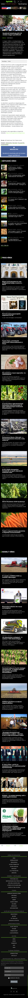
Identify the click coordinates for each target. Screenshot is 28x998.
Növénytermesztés (14, 864)
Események (14, 943)
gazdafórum (4, 144)
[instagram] (14, 991)
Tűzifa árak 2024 (14, 878)
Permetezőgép (14, 930)
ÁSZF (14, 945)
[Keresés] (21, 1)
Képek (14, 939)
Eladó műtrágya (14, 932)
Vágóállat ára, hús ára (14, 887)
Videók (14, 941)
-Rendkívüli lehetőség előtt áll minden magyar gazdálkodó (14, 152)
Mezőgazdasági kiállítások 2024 (14, 881)
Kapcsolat (14, 955)
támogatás (8, 143)
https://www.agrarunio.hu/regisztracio (15, 133)
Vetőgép (14, 928)
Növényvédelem (14, 866)
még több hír (4, 245)
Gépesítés (14, 872)
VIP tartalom (14, 918)
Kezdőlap (4, 61)
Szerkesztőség (14, 953)
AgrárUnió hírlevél (15, 978)
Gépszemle (14, 895)
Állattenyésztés (14, 870)
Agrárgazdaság (14, 860)
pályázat (14, 143)
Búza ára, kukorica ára (14, 883)
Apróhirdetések (14, 908)
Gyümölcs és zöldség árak (14, 885)
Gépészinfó (14, 906)
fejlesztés (21, 143)
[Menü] (18, 1)
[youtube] (17, 991)
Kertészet (14, 868)
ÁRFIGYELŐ (14, 897)
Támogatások (14, 862)
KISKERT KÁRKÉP (14, 901)
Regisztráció (14, 914)
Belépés (14, 916)
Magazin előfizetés (14, 920)
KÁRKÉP (14, 899)
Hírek (4, 38)
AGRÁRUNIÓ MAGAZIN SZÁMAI (14, 893)
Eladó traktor (14, 926)
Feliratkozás (14, 981)
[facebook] (11, 991)
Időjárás (14, 903)
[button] (14, 1)
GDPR (14, 947)
